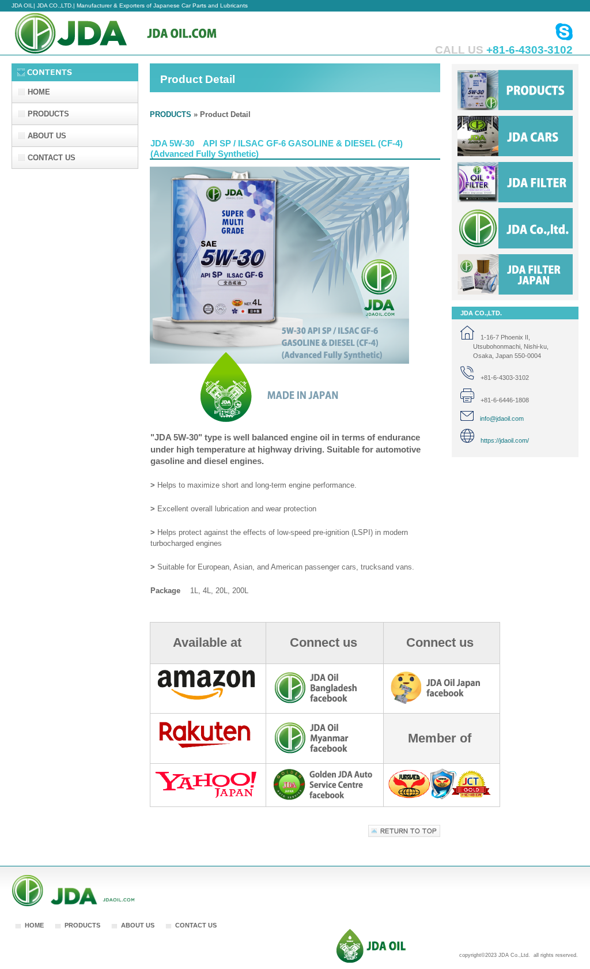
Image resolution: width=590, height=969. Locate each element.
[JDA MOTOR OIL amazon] (206, 698)
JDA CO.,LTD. (127, 33)
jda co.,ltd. (515, 228)
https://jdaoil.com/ (501, 440)
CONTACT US (196, 925)
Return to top (404, 831)
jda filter (515, 182)
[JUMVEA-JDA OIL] (439, 797)
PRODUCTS (170, 114)
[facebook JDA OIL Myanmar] (324, 751)
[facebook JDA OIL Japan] (440, 701)
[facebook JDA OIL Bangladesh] (324, 701)
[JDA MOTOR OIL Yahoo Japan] (206, 796)
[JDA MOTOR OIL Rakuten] (206, 748)
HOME (34, 925)
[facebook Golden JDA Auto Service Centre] (323, 798)
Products (515, 90)
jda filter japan (515, 274)
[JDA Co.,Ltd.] (371, 960)
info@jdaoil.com (499, 418)
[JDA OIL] (73, 903)
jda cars (515, 136)
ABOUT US (137, 925)
